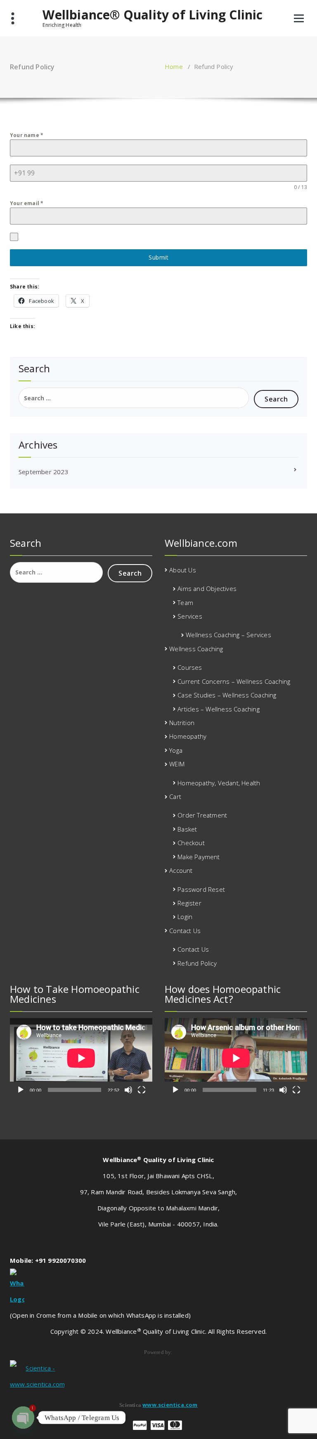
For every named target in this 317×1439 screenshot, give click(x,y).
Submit (158, 257)
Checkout (191, 843)
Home (174, 66)
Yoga (175, 750)
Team (185, 602)
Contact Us (185, 930)
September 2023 (44, 472)
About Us (182, 570)
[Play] (21, 1090)
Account (180, 870)
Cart (175, 796)
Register (189, 903)
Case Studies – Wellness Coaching (226, 695)
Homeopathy (187, 736)
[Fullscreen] (141, 1090)
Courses (189, 667)
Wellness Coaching (196, 649)
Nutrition (181, 722)
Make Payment (198, 857)
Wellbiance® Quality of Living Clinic (153, 14)
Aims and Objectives (207, 588)
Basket (187, 829)
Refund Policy (197, 963)
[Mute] (128, 1090)
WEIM (177, 764)
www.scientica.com (169, 1404)
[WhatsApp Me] (158, 1288)
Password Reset (201, 889)
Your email (26, 203)
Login (184, 916)
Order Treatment (202, 815)
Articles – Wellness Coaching (218, 709)
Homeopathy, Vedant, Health (218, 783)
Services (189, 616)
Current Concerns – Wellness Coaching (233, 681)
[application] (81, 1058)
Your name (26, 135)
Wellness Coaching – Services (228, 635)
